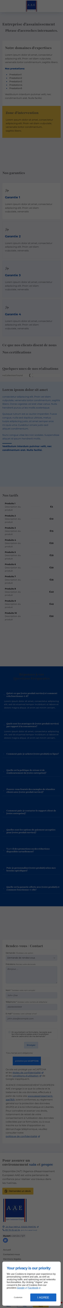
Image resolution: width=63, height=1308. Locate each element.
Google (21, 1288)
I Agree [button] (43, 1297)
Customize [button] (18, 1297)
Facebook (33, 1288)
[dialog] (31, 1284)
